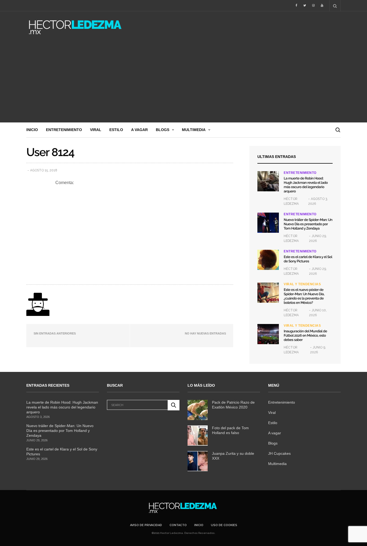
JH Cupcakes (279, 453)
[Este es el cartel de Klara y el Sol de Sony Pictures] (268, 260)
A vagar (139, 130)
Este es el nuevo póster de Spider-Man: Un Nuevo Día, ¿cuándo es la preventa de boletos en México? (304, 296)
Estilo (116, 130)
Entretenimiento (64, 130)
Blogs (162, 130)
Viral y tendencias (302, 284)
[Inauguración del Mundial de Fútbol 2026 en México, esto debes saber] (268, 334)
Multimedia (194, 130)
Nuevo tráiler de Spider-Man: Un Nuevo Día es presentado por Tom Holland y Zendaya (308, 224)
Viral (95, 130)
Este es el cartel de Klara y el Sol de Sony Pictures (308, 259)
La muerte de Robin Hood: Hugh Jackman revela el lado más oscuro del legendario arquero (306, 185)
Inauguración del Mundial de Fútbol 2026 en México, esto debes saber (305, 335)
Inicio (32, 130)
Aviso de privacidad (146, 525)
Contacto (178, 525)
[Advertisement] (183, 82)
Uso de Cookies (224, 525)
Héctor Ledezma (291, 201)
